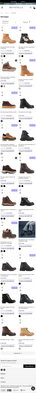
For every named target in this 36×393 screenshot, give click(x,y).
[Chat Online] (33, 388)
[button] (31, 8)
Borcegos (13, 13)
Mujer (2, 13)
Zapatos (7, 13)
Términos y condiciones (16, 386)
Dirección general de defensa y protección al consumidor (17, 386)
